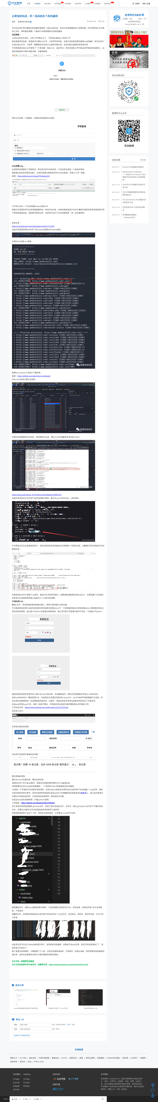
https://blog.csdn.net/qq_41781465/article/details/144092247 (37, 494)
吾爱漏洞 (100, 1058)
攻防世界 (13, 1061)
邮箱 (15, 1029)
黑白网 (125, 1058)
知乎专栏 (16, 1089)
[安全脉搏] (16, 4)
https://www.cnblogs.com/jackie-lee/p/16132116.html (46, 707)
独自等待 (32, 1058)
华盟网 (142, 1058)
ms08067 (134, 1058)
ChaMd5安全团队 (113, 1058)
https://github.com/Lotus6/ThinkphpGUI (33, 176)
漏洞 (13, 22)
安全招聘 (68, 3)
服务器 (84, 793)
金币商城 (57, 3)
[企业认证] (30, 22)
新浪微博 (16, 1086)
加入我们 (26, 1082)
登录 (144, 3)
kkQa (29, 1061)
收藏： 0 (38, 1099)
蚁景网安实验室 (23, 22)
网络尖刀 (13, 1058)
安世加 (22, 1061)
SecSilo (64, 1058)
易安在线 (73, 1058)
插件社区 (107, 3)
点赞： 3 (17, 1099)
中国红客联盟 (44, 1058)
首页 (28, 3)
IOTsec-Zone (39, 1061)
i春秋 (81, 1058)
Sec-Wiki (23, 1058)
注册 (148, 3)
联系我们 (26, 1086)
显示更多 (143, 160)
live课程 (87, 3)
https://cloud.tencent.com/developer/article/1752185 (33, 226)
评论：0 (28, 1099)
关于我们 (26, 1079)
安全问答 (47, 3)
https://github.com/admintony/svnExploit (33, 376)
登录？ (69, 1024)
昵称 (15, 1024)
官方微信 (16, 1079)
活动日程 (78, 3)
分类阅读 (37, 3)
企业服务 (97, 3)
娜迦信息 (55, 1058)
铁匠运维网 (90, 1058)
